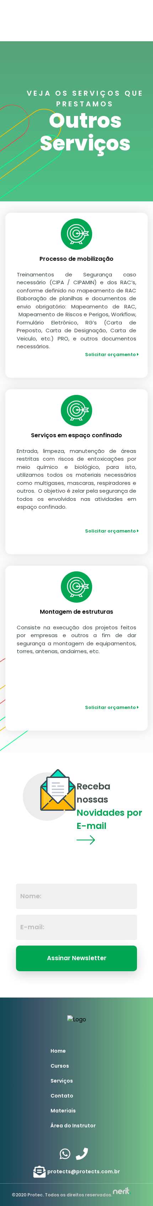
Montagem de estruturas (76, 612)
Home (58, 1050)
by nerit (122, 1191)
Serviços (62, 1080)
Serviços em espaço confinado (76, 435)
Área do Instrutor (73, 1125)
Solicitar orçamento (111, 354)
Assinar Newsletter (76, 958)
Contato (62, 1095)
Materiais (63, 1110)
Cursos (60, 1065)
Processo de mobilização (76, 259)
